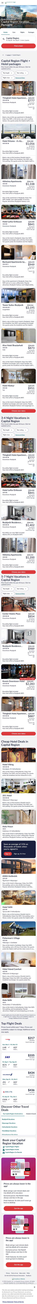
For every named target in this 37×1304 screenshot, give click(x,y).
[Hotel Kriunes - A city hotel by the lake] (18, 150)
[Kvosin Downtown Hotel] (18, 687)
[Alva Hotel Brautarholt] (18, 354)
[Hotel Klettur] (18, 395)
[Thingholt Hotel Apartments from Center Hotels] (18, 109)
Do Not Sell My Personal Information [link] (15, 1275)
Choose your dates (18, 411)
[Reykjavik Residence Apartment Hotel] (18, 528)
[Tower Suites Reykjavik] (18, 314)
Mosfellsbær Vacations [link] (9, 1131)
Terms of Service (19, 1302)
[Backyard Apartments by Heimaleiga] (18, 273)
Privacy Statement (8, 1302)
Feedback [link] (28, 1275)
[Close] (34, 1287)
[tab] (5, 32)
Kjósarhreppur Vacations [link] (10, 1134)
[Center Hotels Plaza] (18, 619)
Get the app (18, 1208)
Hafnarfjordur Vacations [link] (9, 1127)
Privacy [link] (8, 1273)
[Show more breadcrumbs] (3, 55)
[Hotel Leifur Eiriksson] (18, 231)
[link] (18, 1147)
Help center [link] (22, 1273)
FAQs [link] (28, 1273)
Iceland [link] (9, 55)
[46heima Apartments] (18, 190)
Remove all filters (20, 77)
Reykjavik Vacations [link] (8, 1119)
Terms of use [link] (14, 1273)
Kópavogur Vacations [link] (8, 1123)
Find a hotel (18, 46)
